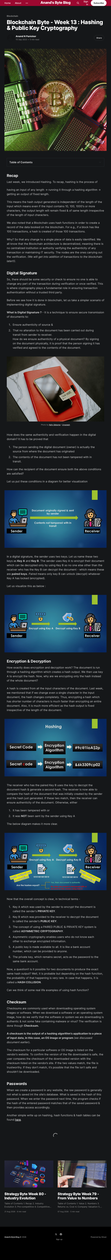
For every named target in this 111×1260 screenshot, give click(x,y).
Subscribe (99, 3)
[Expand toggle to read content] (100, 162)
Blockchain (12, 16)
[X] (56, 1234)
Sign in (86, 3)
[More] (27, 3)
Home (7, 3)
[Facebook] (61, 1234)
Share (99, 38)
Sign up (59, 1239)
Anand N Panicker (26, 36)
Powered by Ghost (99, 1237)
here (18, 1119)
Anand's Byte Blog (55, 2)
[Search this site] (78, 3)
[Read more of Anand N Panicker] (10, 38)
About (18, 3)
